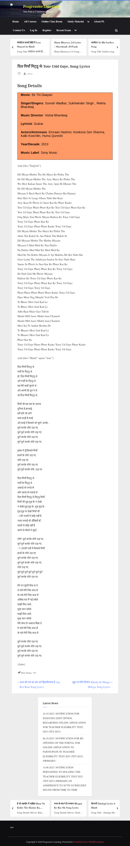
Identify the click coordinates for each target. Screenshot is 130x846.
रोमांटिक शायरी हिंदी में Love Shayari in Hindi (29, 44)
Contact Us (19, 30)
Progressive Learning (41, 6)
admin (29, 73)
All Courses (30, 21)
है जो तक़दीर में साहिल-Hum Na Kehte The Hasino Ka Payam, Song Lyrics (31, 806)
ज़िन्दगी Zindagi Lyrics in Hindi (103, 805)
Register (46, 30)
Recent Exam (63, 30)
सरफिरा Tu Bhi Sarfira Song (102, 44)
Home (15, 21)
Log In (33, 30)
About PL (99, 21)
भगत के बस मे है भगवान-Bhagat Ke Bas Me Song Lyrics (68, 805)
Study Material (76, 21)
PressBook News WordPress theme (88, 841)
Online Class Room (52, 21)
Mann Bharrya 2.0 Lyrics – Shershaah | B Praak (67, 44)
